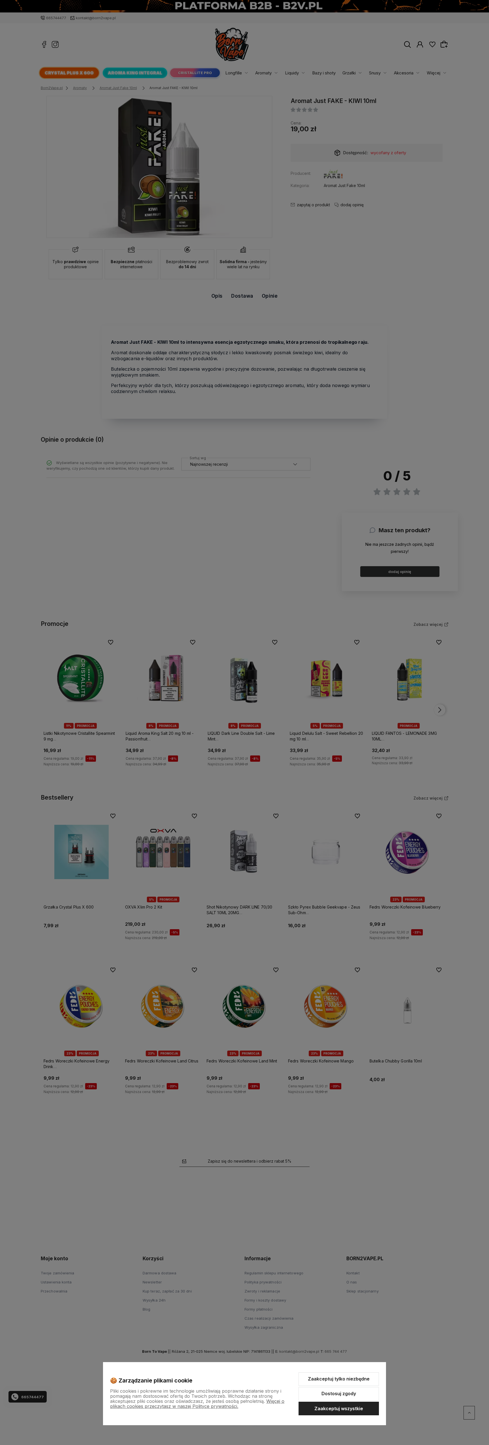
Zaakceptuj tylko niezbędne (339, 1379)
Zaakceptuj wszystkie (338, 1408)
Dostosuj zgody (338, 1393)
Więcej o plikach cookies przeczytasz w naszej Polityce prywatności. (197, 1403)
